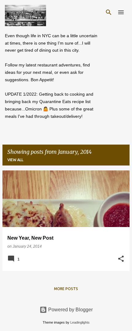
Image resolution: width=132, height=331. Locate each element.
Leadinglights (80, 322)
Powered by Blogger (70, 309)
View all (15, 160)
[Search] (108, 12)
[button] (121, 259)
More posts (66, 289)
